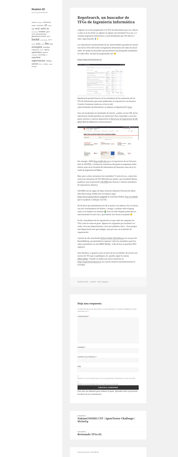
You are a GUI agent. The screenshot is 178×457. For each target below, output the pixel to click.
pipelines (45, 52)
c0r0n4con (47, 22)
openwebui (37, 52)
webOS (50, 64)
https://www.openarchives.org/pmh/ (92, 197)
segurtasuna (38, 60)
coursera (40, 25)
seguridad (36, 57)
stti (40, 64)
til (42, 64)
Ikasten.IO (38, 9)
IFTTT (50, 40)
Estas (130, 107)
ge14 (48, 32)
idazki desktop (43, 40)
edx (33, 29)
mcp (51, 44)
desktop (49, 25)
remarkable (34, 55)
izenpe (33, 44)
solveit (35, 63)
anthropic (39, 22)
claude (34, 25)
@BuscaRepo (83, 259)
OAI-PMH (104, 182)
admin (94, 282)
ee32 (37, 28)
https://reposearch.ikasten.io (89, 262)
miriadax (46, 47)
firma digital (35, 32)
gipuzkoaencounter (39, 36)
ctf (45, 25)
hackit (35, 39)
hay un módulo (131, 197)
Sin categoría (103, 282)
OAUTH (41, 50)
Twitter (45, 64)
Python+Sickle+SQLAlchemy (112, 238)
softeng (48, 61)
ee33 (43, 28)
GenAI (34, 34)
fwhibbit (42, 31)
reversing (41, 55)
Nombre (82, 347)
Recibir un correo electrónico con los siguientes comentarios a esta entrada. (107, 378)
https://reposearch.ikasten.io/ (90, 59)
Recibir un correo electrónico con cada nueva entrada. (98, 384)
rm (46, 55)
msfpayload (35, 50)
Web (79, 366)
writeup (34, 66)
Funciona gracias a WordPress (88, 452)
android (34, 22)
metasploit (37, 46)
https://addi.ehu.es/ (101, 161)
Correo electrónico (87, 357)
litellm (38, 44)
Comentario (84, 316)
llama (42, 44)
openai (46, 50)
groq (48, 36)
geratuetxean (41, 34)
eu (47, 28)
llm (47, 43)
